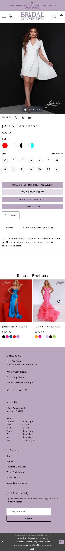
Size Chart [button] (57, 153)
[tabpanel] (32, 68)
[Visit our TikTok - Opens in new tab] (20, 390)
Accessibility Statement (17, 483)
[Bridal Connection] (32, 16)
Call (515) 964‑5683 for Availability (32, 185)
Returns (10, 461)
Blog (8, 456)
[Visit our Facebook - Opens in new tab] (14, 390)
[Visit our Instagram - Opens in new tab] (7, 390)
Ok (61, 541)
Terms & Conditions (16, 472)
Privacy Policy (13, 477)
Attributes (11, 215)
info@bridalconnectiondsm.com (22, 364)
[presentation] (16, 300)
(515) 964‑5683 (13, 361)
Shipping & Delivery (16, 466)
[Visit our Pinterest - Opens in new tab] (26, 390)
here (32, 548)
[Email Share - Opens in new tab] (29, 117)
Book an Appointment (32, 199)
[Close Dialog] (3, 541)
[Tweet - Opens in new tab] (16, 117)
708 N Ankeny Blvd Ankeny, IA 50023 (15, 409)
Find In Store (32, 206)
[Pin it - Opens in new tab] (23, 117)
